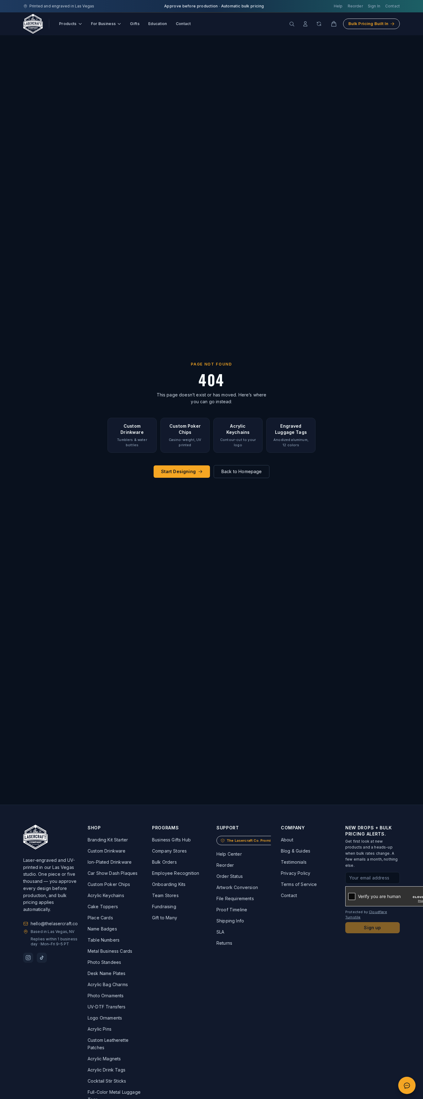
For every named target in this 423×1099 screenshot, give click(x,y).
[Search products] (291, 23)
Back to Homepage (241, 471)
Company (293, 827)
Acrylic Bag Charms (108, 984)
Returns (224, 943)
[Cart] (334, 24)
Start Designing (178, 471)
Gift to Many (164, 917)
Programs (165, 827)
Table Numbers (104, 940)
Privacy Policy (295, 873)
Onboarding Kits (168, 884)
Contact (392, 6)
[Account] (305, 23)
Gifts (135, 23)
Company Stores (169, 850)
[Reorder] (319, 23)
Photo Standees (104, 962)
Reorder (355, 6)
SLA (220, 931)
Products (68, 23)
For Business (103, 23)
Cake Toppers (103, 906)
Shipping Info (230, 920)
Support (227, 827)
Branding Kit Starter (108, 839)
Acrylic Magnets (104, 1058)
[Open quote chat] (407, 1085)
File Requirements (235, 898)
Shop (94, 827)
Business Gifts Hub (171, 839)
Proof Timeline (231, 909)
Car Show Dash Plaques (112, 873)
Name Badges (102, 928)
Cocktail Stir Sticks (107, 1081)
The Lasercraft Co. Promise (251, 840)
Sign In (374, 6)
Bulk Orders (164, 862)
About (287, 839)
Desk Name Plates (107, 973)
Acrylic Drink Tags (106, 1069)
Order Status (229, 876)
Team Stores (165, 895)
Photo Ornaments (106, 995)
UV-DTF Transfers (107, 1006)
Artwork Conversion (237, 887)
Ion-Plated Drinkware (110, 862)
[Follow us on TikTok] (42, 958)
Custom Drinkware (107, 850)
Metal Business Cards (110, 951)
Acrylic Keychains (106, 895)
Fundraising (164, 906)
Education (157, 23)
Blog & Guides (295, 850)
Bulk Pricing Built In (368, 23)
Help (338, 6)
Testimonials (294, 862)
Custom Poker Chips (109, 884)
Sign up (372, 927)
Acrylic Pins (99, 1029)
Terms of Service (299, 884)
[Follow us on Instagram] (28, 958)
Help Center (229, 854)
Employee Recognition (175, 873)
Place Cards (100, 917)
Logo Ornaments (105, 1017)
